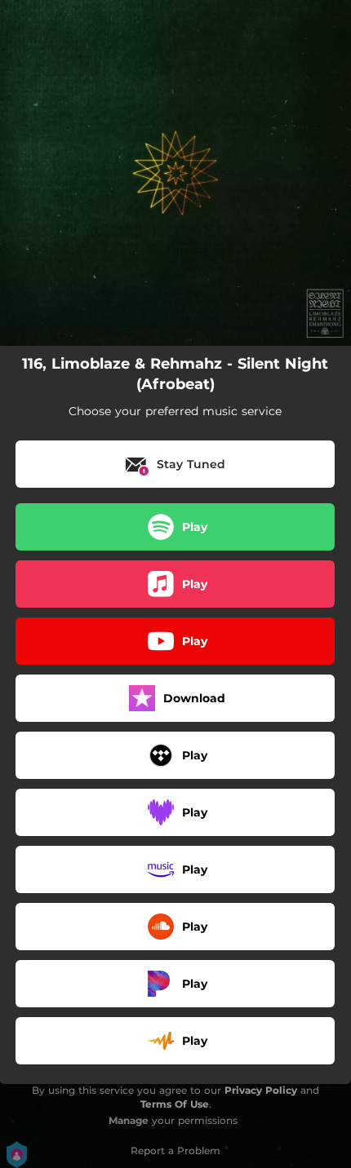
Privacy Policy (260, 1090)
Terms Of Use (174, 1104)
